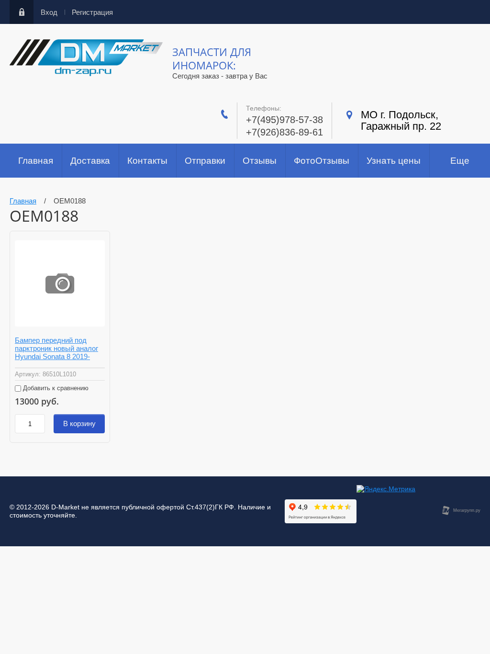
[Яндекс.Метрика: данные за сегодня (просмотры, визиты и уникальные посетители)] (385, 489)
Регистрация (92, 12)
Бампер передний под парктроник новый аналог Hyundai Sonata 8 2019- (56, 348)
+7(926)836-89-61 (284, 132)
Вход (49, 12)
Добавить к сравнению (55, 388)
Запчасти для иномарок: (211, 58)
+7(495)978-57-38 (284, 119)
